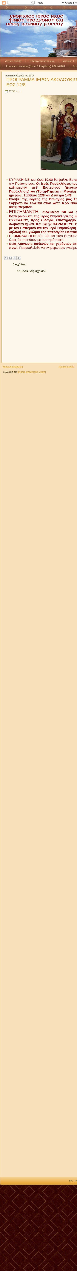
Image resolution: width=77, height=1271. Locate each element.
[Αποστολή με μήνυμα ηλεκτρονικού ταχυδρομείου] (6, 258)
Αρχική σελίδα (13, 60)
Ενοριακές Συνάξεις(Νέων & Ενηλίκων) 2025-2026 (35, 66)
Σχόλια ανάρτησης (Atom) (32, 371)
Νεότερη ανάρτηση (13, 366)
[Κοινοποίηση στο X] (15, 258)
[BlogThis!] (10, 258)
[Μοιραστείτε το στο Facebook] (19, 258)
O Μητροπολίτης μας (42, 60)
